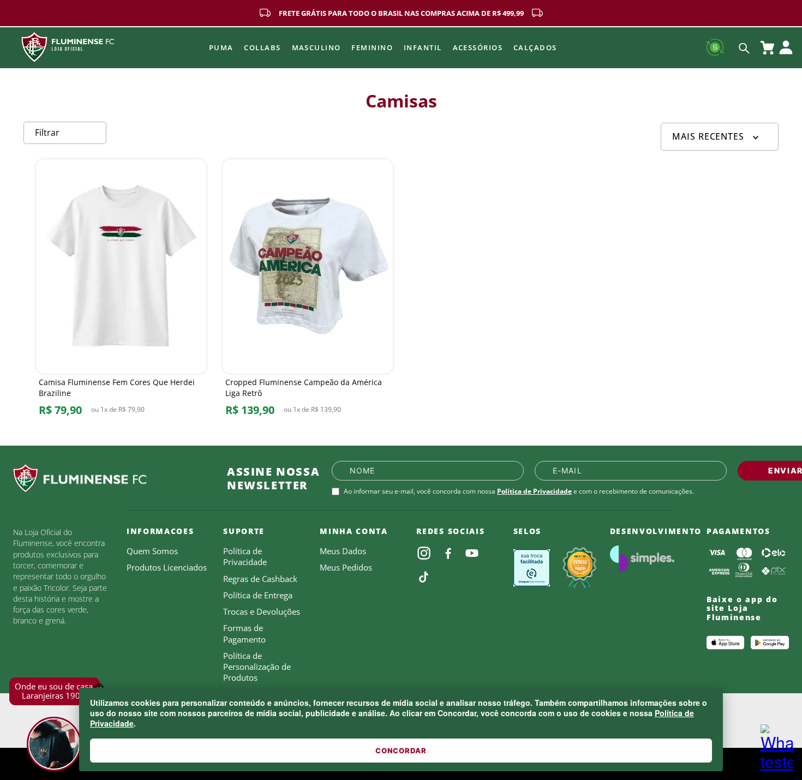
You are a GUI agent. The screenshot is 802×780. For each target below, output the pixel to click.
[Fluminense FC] (111, 478)
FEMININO (372, 47)
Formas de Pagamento (244, 633)
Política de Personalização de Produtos (257, 666)
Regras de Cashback (260, 578)
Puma (221, 47)
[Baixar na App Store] (726, 642)
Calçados (535, 47)
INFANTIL (423, 47)
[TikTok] (424, 577)
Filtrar (47, 133)
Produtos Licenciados (167, 567)
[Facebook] (448, 553)
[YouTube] (472, 553)
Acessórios (477, 47)
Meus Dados (343, 550)
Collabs (262, 47)
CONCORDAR (401, 750)
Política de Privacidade (534, 491)
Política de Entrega (257, 595)
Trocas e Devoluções (261, 611)
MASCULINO (316, 47)
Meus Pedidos (346, 567)
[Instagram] (424, 553)
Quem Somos (152, 550)
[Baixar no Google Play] (770, 642)
